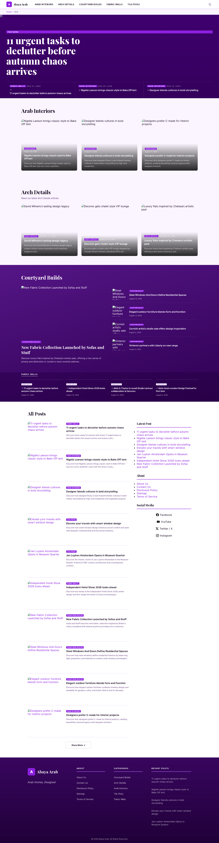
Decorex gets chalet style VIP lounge (105, 243)
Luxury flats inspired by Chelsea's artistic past (168, 242)
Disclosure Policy (147, 490)
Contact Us (144, 487)
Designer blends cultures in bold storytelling (174, 90)
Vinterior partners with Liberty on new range (153, 345)
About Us (142, 483)
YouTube (166, 521)
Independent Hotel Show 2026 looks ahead (85, 389)
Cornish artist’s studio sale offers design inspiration (157, 328)
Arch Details (66, 4)
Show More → (78, 745)
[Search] (210, 4)
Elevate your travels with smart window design (93, 523)
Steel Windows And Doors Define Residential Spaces (157, 295)
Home (9, 12)
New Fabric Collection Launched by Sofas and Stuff (96, 619)
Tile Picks (134, 4)
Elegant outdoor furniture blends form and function (157, 311)
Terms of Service (147, 496)
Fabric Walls (114, 4)
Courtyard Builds (90, 4)
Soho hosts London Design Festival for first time (176, 389)
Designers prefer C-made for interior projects (169, 155)
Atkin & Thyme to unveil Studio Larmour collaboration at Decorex (132, 389)
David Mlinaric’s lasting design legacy (46, 240)
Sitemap (142, 493)
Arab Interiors (44, 4)
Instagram (166, 535)
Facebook (166, 514)
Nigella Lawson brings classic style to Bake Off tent (108, 90)
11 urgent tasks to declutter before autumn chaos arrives (43, 55)
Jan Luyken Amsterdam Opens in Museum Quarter (95, 555)
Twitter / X (166, 528)
